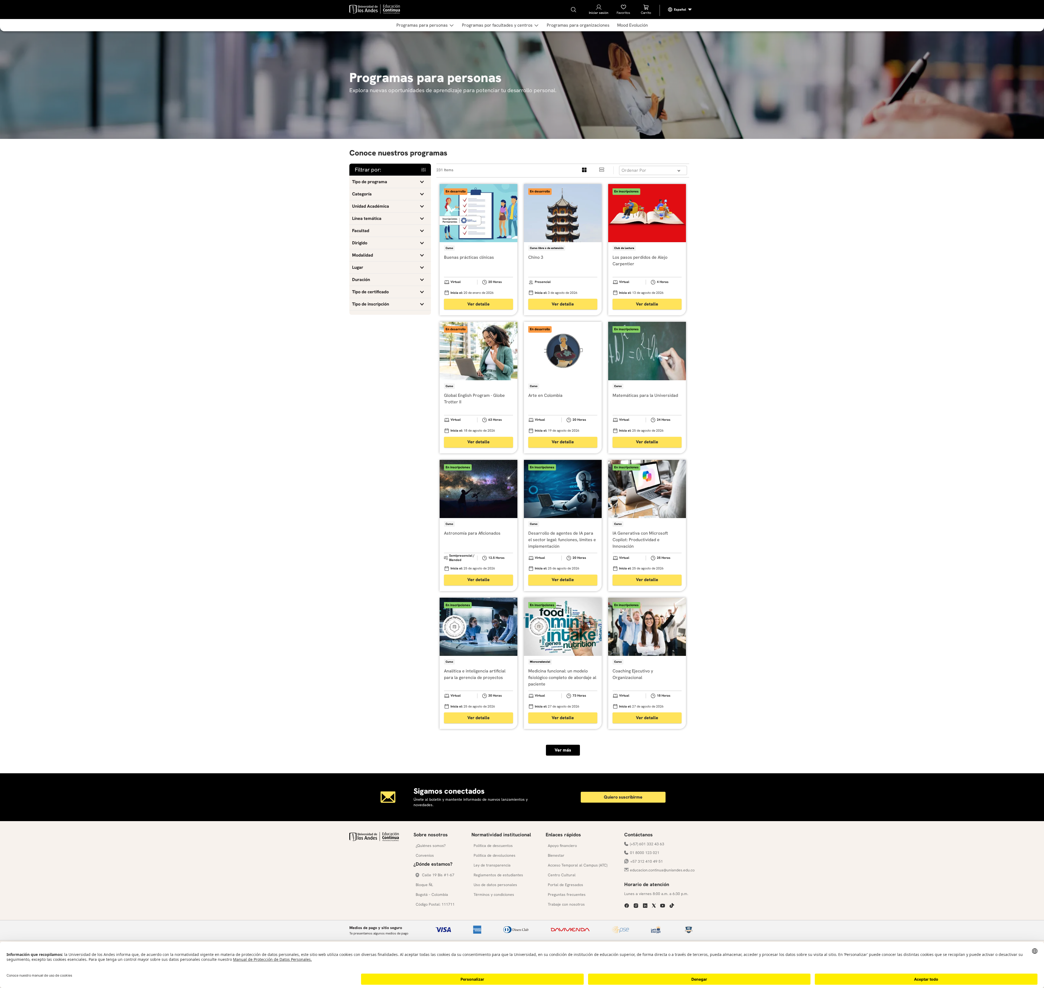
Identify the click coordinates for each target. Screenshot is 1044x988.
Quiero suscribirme (623, 797)
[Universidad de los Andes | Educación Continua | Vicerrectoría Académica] (374, 840)
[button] (390, 182)
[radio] (585, 170)
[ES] (680, 9)
